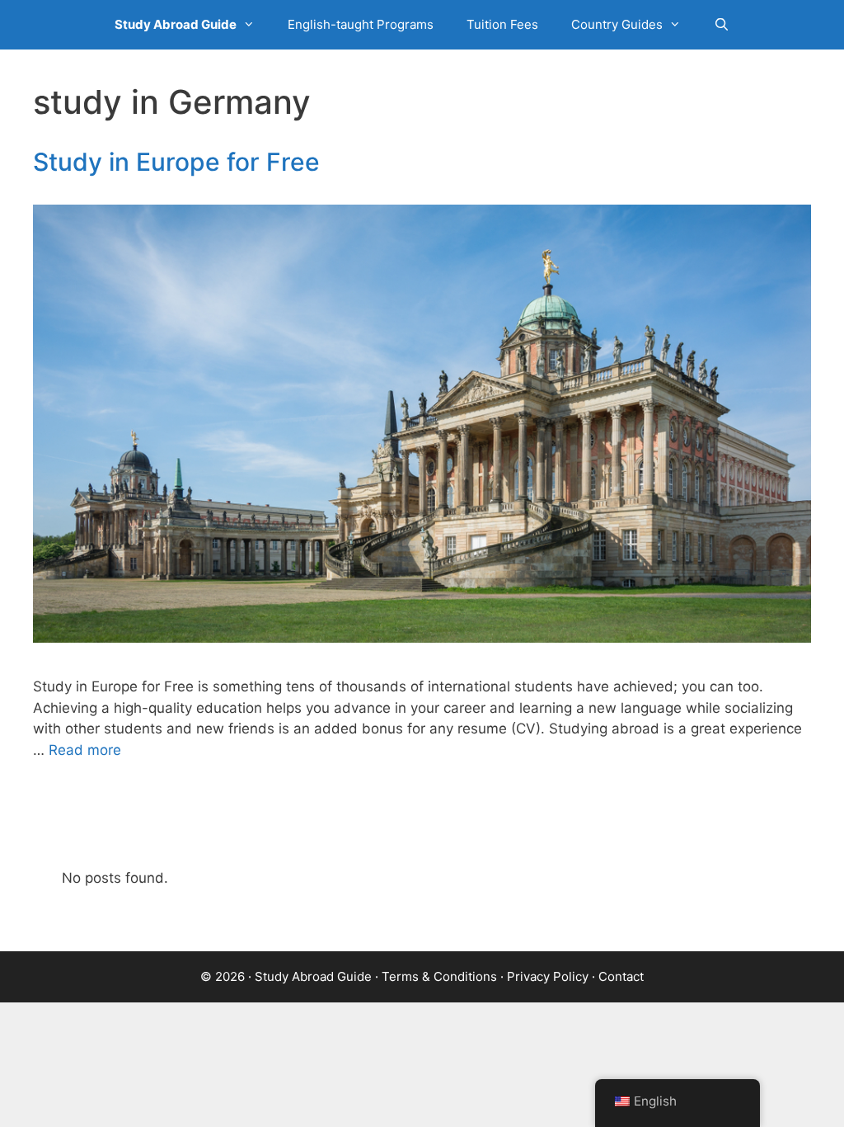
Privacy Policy (547, 976)
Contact (621, 976)
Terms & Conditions (439, 976)
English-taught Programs (361, 24)
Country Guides (617, 24)
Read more (85, 750)
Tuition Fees (502, 24)
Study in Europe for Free (176, 162)
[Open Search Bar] (721, 25)
